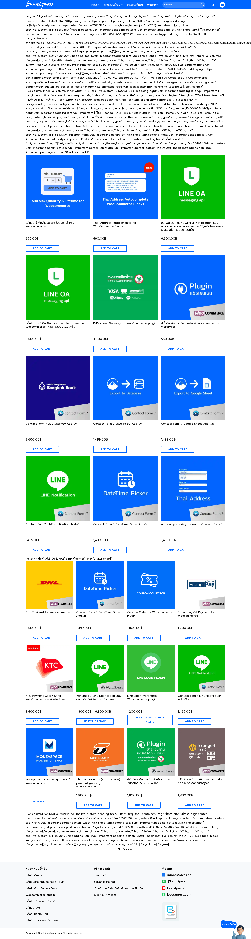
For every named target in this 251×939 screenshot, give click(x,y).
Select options (94, 721)
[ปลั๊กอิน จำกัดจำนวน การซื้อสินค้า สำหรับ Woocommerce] (58, 187)
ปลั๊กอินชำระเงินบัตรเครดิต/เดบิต (45, 882)
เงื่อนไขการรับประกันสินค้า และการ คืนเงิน (118, 888)
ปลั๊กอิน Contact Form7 (41, 901)
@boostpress (177, 881)
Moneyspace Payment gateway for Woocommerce (49, 781)
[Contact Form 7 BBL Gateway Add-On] (58, 388)
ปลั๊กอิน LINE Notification (42, 920)
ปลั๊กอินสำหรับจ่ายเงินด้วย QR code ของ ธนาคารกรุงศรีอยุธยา (200, 781)
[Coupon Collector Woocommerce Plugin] (151, 585)
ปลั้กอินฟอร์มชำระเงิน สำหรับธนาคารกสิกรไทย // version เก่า (148, 781)
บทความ (151, 5)
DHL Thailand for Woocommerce (48, 612)
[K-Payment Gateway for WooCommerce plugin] (125, 287)
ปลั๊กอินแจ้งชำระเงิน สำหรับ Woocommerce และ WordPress (190, 325)
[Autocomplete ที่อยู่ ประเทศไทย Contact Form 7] (193, 488)
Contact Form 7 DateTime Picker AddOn (120, 524)
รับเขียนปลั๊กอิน (135, 5)
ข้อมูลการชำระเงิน (104, 882)
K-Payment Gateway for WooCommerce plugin (124, 323)
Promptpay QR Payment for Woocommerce (196, 614)
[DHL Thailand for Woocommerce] (49, 585)
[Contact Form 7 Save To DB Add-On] (125, 388)
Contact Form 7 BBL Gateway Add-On (52, 424)
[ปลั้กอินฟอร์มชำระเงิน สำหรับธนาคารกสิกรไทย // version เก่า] (151, 752)
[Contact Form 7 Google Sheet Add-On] (193, 388)
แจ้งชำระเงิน (101, 876)
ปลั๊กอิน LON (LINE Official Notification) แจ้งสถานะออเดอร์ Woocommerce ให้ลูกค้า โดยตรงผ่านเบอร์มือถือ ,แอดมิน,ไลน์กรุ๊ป (193, 226)
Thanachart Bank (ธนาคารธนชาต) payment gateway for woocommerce (98, 783)
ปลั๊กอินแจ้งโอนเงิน (37, 914)
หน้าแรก (95, 5)
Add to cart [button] (42, 248)
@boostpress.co (179, 874)
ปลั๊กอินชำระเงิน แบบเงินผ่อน (42, 888)
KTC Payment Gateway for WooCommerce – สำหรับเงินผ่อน (46, 697)
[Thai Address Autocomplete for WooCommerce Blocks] (125, 187)
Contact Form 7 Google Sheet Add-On (187, 424)
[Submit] (202, 5)
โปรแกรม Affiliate (105, 895)
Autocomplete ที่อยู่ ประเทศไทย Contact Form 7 (192, 524)
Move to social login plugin (150, 720)
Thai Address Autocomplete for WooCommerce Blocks (114, 224)
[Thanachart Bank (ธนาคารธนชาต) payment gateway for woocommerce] (100, 752)
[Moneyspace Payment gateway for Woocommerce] (49, 752)
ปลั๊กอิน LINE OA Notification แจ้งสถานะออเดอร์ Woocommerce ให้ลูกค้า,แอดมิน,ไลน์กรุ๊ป (55, 325)
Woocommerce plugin (40, 895)
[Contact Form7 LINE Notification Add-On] (58, 488)
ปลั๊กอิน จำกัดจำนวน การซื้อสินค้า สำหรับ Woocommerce (50, 224)
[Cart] (222, 5)
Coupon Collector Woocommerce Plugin (149, 614)
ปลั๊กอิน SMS (33, 908)
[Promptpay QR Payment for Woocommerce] (201, 585)
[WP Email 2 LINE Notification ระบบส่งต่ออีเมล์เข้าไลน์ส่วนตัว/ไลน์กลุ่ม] (100, 668)
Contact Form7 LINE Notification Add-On (53, 524)
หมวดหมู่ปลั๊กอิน (112, 5)
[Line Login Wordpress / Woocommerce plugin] (151, 668)
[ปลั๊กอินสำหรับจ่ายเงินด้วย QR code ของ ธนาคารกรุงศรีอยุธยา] (201, 752)
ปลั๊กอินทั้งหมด (34, 876)
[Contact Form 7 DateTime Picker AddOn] (125, 488)
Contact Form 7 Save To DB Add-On (117, 424)
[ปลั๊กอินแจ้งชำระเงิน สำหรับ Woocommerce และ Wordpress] (193, 287)
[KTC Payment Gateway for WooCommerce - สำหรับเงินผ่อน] (49, 668)
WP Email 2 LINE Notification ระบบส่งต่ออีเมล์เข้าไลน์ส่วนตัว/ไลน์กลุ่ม (99, 697)
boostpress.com (179, 888)
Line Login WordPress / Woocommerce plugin (143, 697)
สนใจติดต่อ (38, 801)
